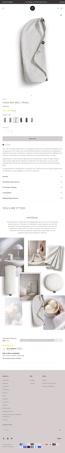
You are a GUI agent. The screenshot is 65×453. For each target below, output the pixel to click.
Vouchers (6, 402)
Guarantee (6, 389)
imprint (5, 405)
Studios (32, 380)
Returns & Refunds (48, 386)
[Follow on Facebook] (4, 439)
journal (5, 392)
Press (4, 396)
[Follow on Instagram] (8, 439)
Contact (5, 419)
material (5, 383)
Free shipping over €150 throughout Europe (32, 2)
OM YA (5, 99)
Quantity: (6, 127)
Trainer (32, 383)
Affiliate (5, 399)
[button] (7, 111)
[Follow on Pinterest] (12, 439)
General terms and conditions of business (12, 415)
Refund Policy (7, 408)
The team (5, 380)
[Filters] (57, 340)
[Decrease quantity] (5, 131)
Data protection (8, 411)
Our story (6, 386)
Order (44, 380)
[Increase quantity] (11, 131)
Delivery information (49, 383)
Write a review (25, 340)
